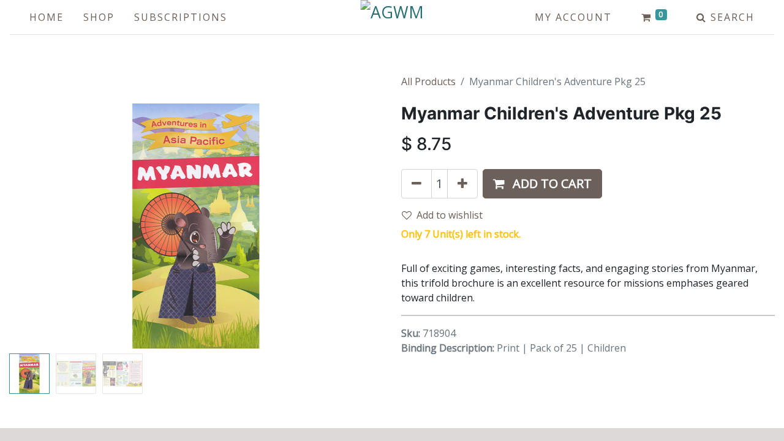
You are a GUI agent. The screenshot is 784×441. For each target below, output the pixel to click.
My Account (573, 17)
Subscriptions (180, 17)
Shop (99, 17)
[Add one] (462, 183)
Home (46, 17)
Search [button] (731, 17)
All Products (428, 81)
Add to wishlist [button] (450, 215)
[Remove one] (416, 183)
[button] (37, 226)
